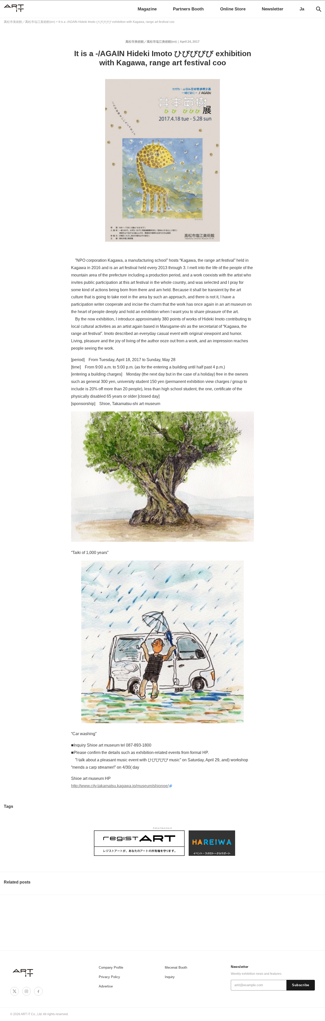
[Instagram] (26, 991)
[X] (14, 991)
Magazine (147, 9)
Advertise (106, 986)
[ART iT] (23, 972)
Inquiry (170, 977)
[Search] (318, 9)
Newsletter (272, 9)
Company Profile (111, 967)
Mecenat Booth (176, 967)
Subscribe (300, 985)
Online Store (233, 9)
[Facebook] (38, 991)
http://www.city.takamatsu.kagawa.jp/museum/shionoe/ (120, 786)
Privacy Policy (109, 977)
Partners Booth (188, 9)
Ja (302, 9)
